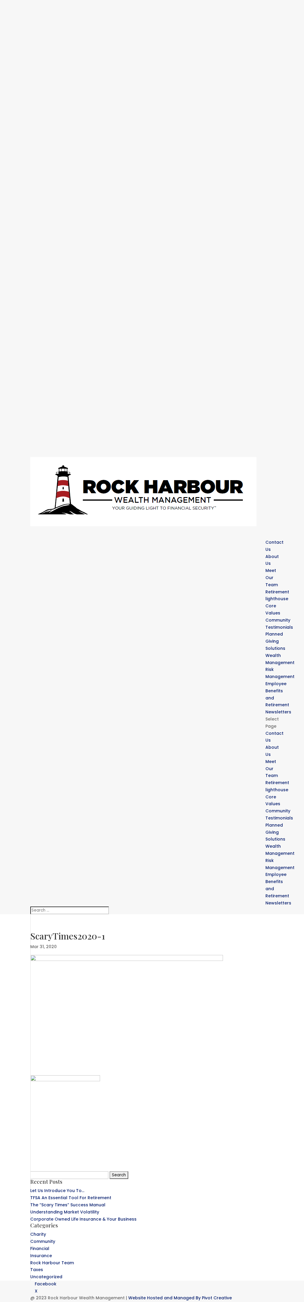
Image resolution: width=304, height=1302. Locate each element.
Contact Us (274, 545)
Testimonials (279, 627)
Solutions (275, 839)
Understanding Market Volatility (64, 1212)
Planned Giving (274, 637)
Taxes (36, 1270)
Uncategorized (46, 1277)
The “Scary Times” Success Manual (67, 1205)
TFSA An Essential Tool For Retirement (70, 1198)
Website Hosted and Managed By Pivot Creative (180, 1298)
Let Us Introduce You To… (57, 1191)
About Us (272, 560)
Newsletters (278, 903)
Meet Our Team (271, 578)
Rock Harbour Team (52, 1263)
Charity (38, 1234)
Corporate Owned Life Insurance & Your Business (83, 1219)
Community (277, 811)
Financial (39, 1248)
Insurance (41, 1256)
